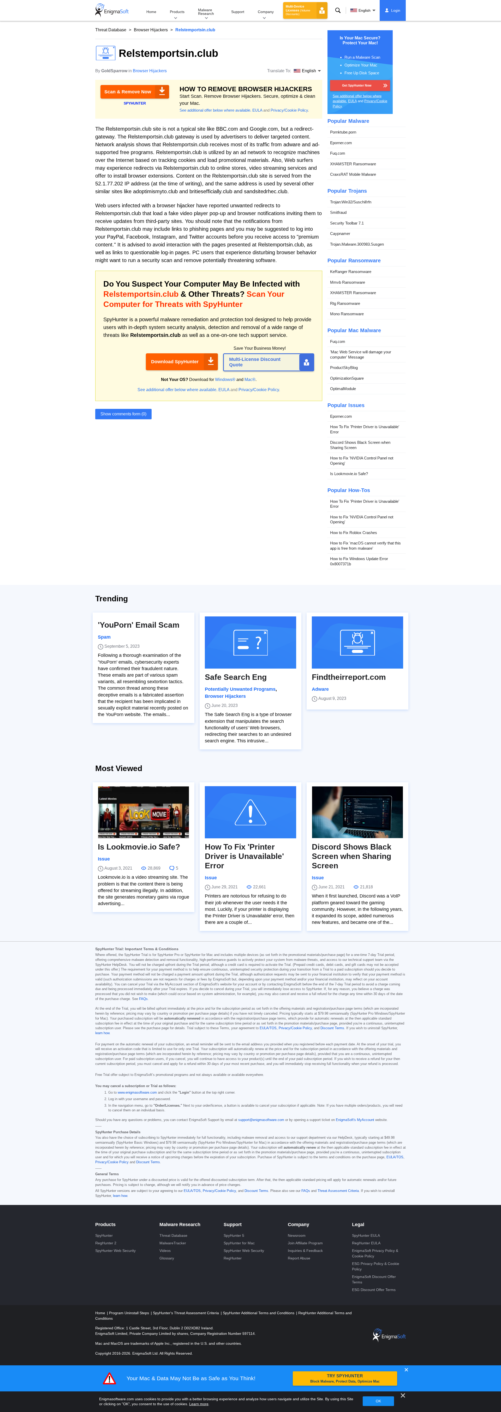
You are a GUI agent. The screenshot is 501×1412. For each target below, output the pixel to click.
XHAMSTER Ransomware (353, 164)
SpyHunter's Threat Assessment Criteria (186, 1313)
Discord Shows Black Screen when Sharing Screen (360, 445)
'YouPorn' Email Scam (139, 625)
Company (266, 12)
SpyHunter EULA (366, 1235)
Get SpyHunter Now (356, 85)
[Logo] (112, 10)
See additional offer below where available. (215, 110)
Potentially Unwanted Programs (240, 689)
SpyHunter (104, 1235)
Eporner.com (341, 143)
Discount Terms (332, 1028)
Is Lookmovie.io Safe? (349, 473)
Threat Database (110, 30)
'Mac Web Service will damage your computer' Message (360, 354)
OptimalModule (343, 388)
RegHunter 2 (105, 1243)
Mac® (249, 379)
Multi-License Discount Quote (255, 362)
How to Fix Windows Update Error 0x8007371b (359, 561)
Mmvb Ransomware (347, 282)
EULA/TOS (268, 1028)
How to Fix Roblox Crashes (353, 532)
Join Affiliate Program (305, 1243)
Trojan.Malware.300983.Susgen (357, 244)
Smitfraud (338, 212)
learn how (102, 1033)
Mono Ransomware (347, 314)
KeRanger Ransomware (350, 271)
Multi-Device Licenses (298, 10)
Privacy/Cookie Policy (289, 110)
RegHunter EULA (366, 1243)
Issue (104, 859)
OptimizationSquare (347, 378)
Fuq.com (337, 153)
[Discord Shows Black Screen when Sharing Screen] (357, 812)
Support (237, 12)
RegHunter (233, 1258)
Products (177, 12)
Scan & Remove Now (127, 91)
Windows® (225, 379)
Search (338, 10)
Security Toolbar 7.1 (347, 223)
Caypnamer (340, 233)
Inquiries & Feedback (305, 1251)
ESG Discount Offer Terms (374, 1290)
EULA (257, 110)
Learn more (198, 1404)
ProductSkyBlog (344, 367)
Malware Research (206, 12)
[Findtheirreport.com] (357, 642)
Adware (320, 689)
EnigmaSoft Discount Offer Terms (374, 1279)
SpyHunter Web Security (115, 1251)
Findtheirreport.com (349, 677)
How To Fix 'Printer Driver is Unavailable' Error (364, 429)
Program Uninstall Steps (129, 1313)
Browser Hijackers (151, 30)
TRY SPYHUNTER (345, 1378)
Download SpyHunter (175, 361)
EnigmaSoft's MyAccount (355, 1120)
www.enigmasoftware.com (137, 1092)
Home (151, 12)
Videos (165, 1251)
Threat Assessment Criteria (338, 1191)
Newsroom (297, 1235)
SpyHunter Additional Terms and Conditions (259, 1313)
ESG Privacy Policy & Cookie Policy (375, 1266)
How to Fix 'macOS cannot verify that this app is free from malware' (365, 545)
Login (395, 10)
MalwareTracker (172, 1243)
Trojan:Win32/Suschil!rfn (350, 202)
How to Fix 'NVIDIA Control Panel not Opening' (361, 460)
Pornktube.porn (343, 132)
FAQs (143, 999)
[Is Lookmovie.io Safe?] (143, 812)
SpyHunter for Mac (239, 1243)
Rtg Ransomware (345, 303)
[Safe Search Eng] (250, 642)
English (365, 10)
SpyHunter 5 (234, 1235)
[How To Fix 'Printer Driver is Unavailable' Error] (250, 812)
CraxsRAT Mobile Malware (353, 174)
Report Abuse (299, 1258)
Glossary (166, 1258)
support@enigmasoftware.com (261, 1120)
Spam (104, 637)
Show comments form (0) (123, 414)
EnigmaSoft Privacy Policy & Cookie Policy (375, 1253)
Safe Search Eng (236, 677)
